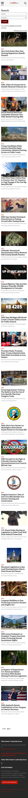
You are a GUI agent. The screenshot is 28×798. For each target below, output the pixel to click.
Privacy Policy (3, 789)
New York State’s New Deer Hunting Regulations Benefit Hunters (13, 53)
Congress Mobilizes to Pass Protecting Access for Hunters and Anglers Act (13, 602)
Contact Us (10, 789)
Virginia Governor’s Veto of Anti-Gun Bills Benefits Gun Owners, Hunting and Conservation (12, 497)
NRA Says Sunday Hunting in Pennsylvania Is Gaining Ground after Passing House (13, 219)
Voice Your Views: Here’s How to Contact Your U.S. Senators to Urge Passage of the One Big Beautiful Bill (13, 181)
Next (8, 729)
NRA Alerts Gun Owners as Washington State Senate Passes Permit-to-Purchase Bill (14, 427)
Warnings (15, 789)
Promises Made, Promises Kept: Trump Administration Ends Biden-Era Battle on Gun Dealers (13, 354)
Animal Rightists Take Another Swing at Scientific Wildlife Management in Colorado (14, 286)
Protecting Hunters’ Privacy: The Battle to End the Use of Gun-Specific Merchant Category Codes (13, 393)
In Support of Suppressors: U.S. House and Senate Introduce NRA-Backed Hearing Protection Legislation (14, 672)
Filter (5, 21)
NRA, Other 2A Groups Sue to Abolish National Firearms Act (14, 85)
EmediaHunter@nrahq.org (8, 749)
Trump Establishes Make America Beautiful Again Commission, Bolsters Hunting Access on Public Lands (13, 149)
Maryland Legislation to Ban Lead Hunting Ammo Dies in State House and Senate (13, 569)
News (2, 49)
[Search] (25, 3)
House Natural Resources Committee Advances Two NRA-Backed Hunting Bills (12, 114)
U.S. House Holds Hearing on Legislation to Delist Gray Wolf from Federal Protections (14, 532)
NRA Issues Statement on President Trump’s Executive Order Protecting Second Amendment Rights (13, 637)
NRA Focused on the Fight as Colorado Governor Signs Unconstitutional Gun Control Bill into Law (13, 462)
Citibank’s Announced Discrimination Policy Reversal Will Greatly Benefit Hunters (14, 252)
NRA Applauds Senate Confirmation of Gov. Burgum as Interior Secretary (13, 707)
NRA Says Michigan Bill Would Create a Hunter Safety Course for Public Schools (14, 319)
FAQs (19, 789)
